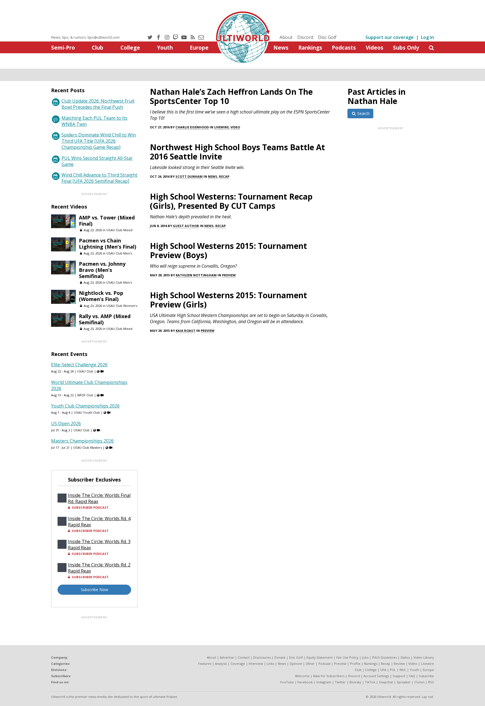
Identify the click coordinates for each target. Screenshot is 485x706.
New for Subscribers (328, 676)
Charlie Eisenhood (192, 127)
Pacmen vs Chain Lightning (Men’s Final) (107, 243)
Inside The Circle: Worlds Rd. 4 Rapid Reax (99, 521)
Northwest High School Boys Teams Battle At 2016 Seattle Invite (237, 152)
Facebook (305, 682)
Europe (199, 47)
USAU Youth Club (87, 412)
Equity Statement (319, 657)
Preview (229, 275)
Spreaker (404, 682)
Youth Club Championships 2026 (85, 406)
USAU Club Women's (121, 306)
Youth (165, 47)
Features (204, 663)
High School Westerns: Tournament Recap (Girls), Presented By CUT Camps (231, 201)
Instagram (323, 682)
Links (270, 663)
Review (399, 663)
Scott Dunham (189, 176)
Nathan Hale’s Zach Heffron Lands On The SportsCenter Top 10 (231, 96)
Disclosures (262, 657)
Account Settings (376, 676)
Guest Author (186, 226)
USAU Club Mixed (119, 230)
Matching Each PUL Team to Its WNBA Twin (94, 121)
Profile (355, 663)
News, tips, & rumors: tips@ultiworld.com (85, 37)
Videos (374, 47)
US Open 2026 (66, 423)
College (130, 47)
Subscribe (426, 676)
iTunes (419, 682)
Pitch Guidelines (384, 657)
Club (97, 47)
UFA (383, 670)
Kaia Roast (185, 330)
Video (235, 127)
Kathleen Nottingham (196, 275)
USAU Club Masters (87, 447)
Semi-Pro (63, 47)
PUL (393, 670)
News (281, 47)
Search (363, 113)
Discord (305, 37)
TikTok (370, 682)
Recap (224, 176)
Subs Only (406, 47)
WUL (402, 670)
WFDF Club (85, 395)
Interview (256, 663)
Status (405, 657)
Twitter (340, 682)
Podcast (324, 663)
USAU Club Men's (119, 253)
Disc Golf (327, 37)
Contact (244, 657)
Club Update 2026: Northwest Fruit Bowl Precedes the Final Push (97, 104)
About (286, 37)
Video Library (423, 657)
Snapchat (386, 682)
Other (310, 663)
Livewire (221, 127)
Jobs (365, 657)
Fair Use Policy (347, 657)
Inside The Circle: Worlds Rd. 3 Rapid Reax (99, 544)
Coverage (237, 663)
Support (399, 676)
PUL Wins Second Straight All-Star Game (97, 161)
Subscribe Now (94, 589)
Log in (427, 37)
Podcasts (344, 47)
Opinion (296, 663)
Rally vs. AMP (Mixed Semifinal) (105, 319)
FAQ (412, 676)
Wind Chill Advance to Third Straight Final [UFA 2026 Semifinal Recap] (99, 178)
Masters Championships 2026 (82, 441)
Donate (279, 657)
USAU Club (85, 371)
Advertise (227, 657)
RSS (431, 682)
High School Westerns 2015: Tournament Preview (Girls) (228, 300)
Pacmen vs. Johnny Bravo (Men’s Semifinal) (102, 269)
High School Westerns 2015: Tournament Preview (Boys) (228, 250)
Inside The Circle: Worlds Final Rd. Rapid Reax (99, 498)
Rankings (310, 47)
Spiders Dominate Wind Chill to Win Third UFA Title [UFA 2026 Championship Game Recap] (98, 141)
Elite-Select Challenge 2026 (79, 365)
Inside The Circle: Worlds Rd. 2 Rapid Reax (99, 568)
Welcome (302, 676)
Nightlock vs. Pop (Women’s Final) (101, 296)
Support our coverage (389, 37)
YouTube (287, 682)
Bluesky (355, 682)
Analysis (221, 663)
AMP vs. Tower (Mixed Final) (107, 220)
